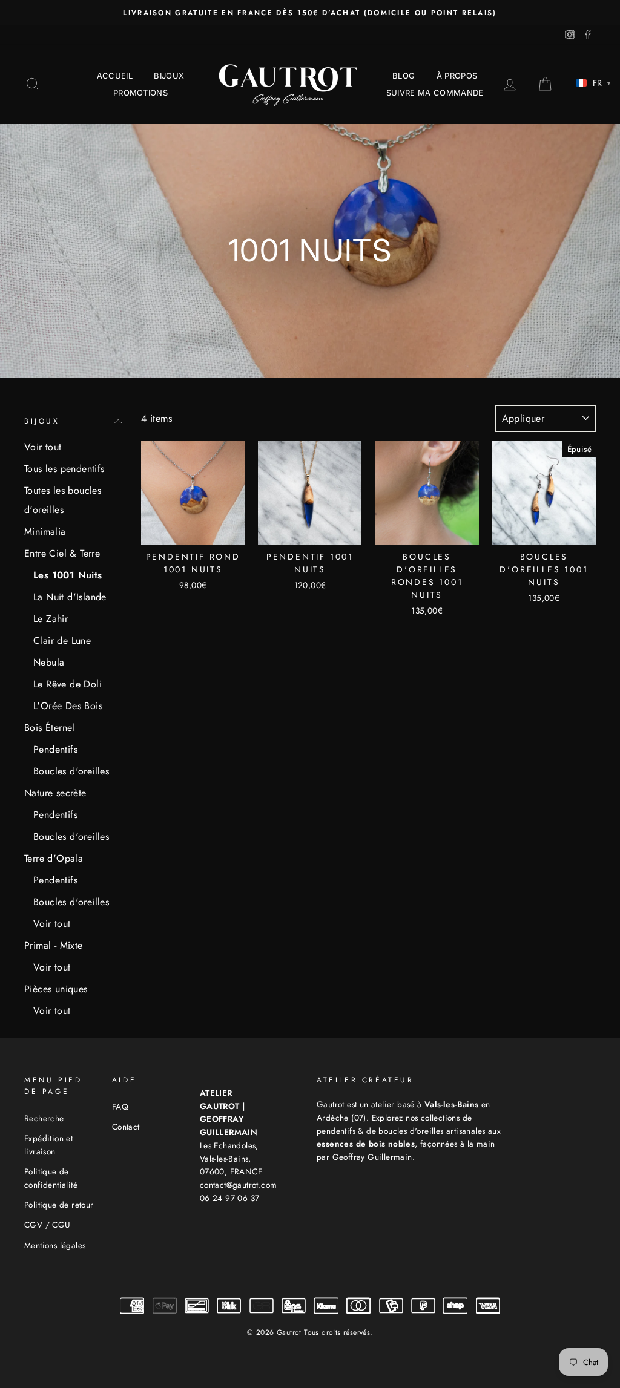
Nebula (48, 662)
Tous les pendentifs (64, 469)
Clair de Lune (62, 640)
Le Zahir (50, 619)
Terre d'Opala (53, 858)
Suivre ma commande (435, 92)
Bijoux (169, 75)
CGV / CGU (47, 1225)
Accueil (115, 75)
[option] (310, 12)
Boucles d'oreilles (71, 771)
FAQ (120, 1107)
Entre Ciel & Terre (62, 553)
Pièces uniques (56, 989)
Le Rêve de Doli (67, 684)
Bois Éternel (49, 728)
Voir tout (43, 447)
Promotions (140, 92)
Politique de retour (59, 1205)
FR (601, 83)
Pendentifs (55, 749)
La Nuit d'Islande (70, 597)
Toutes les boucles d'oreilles (62, 500)
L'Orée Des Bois (67, 706)
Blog (403, 75)
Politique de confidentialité (51, 1178)
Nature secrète (55, 793)
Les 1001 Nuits (67, 575)
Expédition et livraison (48, 1144)
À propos (457, 75)
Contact (126, 1127)
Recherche (44, 1118)
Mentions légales (54, 1245)
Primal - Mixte (53, 945)
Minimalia (45, 532)
